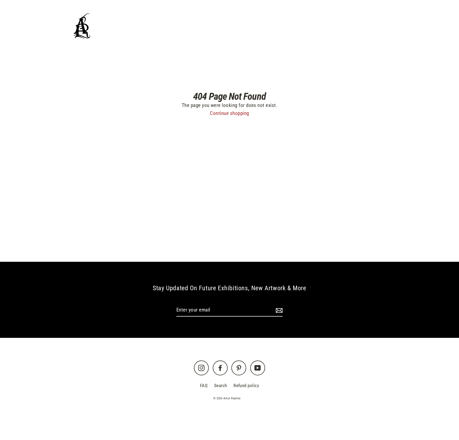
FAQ (203, 385)
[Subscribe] (278, 310)
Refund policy (246, 385)
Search (220, 385)
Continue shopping (229, 113)
